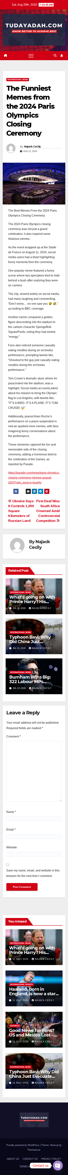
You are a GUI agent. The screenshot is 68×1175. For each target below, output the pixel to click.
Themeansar (33, 1149)
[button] (55, 55)
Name (11, 811)
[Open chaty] (58, 1165)
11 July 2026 (21, 959)
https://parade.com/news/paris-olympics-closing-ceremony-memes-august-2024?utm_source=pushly (34, 477)
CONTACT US (30, 1159)
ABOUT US (13, 1159)
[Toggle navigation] (31, 56)
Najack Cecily (32, 146)
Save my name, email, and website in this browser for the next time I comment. (32, 873)
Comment (13, 736)
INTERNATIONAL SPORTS (21, 984)
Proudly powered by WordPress (23, 1145)
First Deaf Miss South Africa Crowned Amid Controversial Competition (48, 511)
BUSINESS (15, 1026)
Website (11, 847)
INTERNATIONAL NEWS (17, 80)
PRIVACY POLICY (51, 1159)
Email (11, 829)
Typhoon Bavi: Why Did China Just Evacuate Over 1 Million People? (34, 1076)
